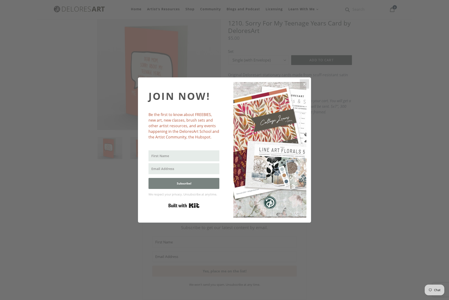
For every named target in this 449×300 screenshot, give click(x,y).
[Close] (304, 84)
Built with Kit (183, 205)
